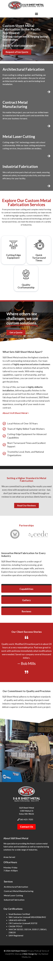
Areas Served (9, 857)
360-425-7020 (26, 819)
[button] (36, 13)
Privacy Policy (33, 951)
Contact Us (26, 826)
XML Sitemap (16, 954)
